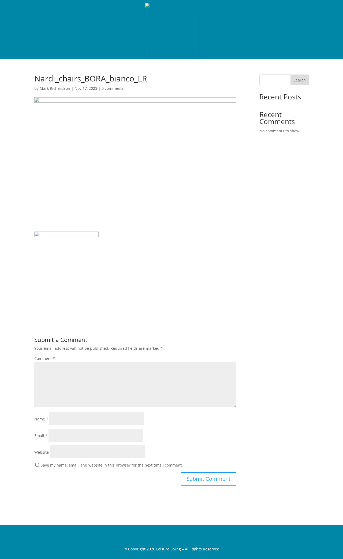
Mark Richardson (55, 88)
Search (299, 80)
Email (40, 435)
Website (41, 452)
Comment (44, 358)
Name (41, 419)
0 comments (113, 88)
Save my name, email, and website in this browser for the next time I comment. (112, 465)
